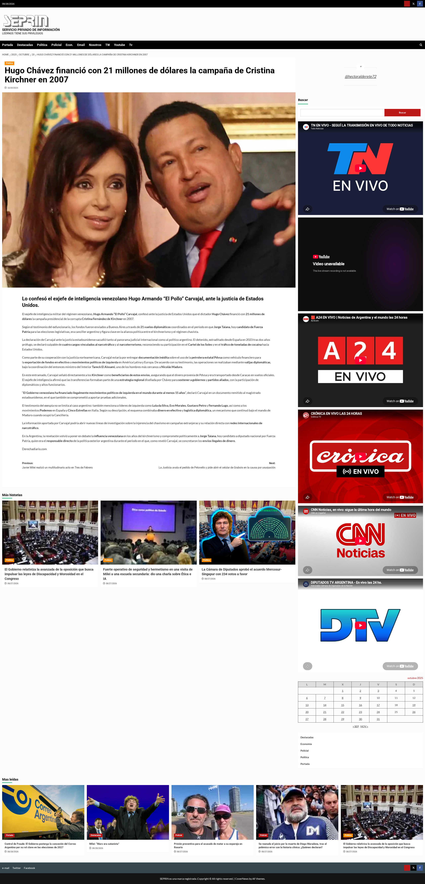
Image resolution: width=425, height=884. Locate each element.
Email (81, 45)
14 (324, 704)
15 (342, 704)
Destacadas (25, 45)
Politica (42, 45)
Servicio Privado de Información (31, 30)
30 (360, 719)
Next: (217, 465)
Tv (130, 45)
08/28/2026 (12, 852)
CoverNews (242, 878)
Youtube (119, 45)
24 (378, 711)
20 (306, 711)
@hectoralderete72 (360, 76)
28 (324, 719)
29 (342, 719)
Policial (56, 45)
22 (342, 711)
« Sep (356, 726)
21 (324, 711)
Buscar (303, 100)
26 (413, 711)
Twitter (16, 867)
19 (413, 704)
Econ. (69, 45)
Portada (7, 45)
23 (360, 711)
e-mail (5, 867)
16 (360, 704)
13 (306, 704)
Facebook (29, 867)
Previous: (57, 465)
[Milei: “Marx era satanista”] (128, 812)
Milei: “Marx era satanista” (104, 843)
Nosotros (95, 45)
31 (378, 719)
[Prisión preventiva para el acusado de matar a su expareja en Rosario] (212, 812)
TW (107, 45)
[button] (421, 45)
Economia (306, 743)
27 (306, 719)
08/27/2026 (12, 583)
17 (378, 704)
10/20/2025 (12, 88)
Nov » (364, 726)
